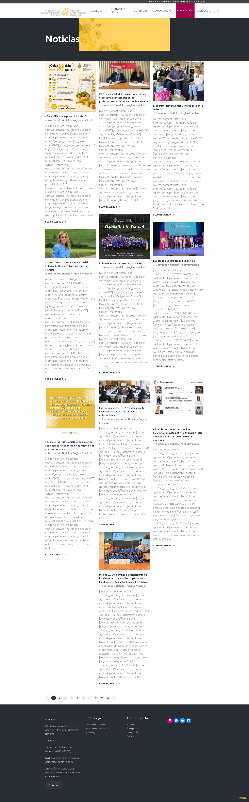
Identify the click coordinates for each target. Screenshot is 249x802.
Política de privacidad (97, 728)
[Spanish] (245, 797)
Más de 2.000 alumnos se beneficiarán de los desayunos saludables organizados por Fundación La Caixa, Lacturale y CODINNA (123, 578)
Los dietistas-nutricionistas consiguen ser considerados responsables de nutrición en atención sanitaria (70, 445)
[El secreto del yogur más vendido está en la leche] (178, 80)
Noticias (67, 120)
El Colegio (132, 724)
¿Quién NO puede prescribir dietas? (65, 116)
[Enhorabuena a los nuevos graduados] (124, 236)
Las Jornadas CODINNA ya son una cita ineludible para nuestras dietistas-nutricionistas (121, 411)
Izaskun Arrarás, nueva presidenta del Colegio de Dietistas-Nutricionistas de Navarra (67, 266)
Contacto (132, 736)
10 (108, 697)
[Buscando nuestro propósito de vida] (178, 239)
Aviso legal (91, 732)
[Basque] (241, 797)
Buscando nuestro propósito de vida (174, 261)
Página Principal (82, 120)
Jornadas (121, 419)
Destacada (54, 120)
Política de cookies (96, 724)
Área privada (133, 728)
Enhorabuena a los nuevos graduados (120, 263)
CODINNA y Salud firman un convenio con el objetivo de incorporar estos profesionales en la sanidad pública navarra (123, 98)
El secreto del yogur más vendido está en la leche (178, 108)
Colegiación (133, 732)
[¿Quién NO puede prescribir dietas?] (70, 86)
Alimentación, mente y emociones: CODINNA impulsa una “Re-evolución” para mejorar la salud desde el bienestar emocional (177, 434)
